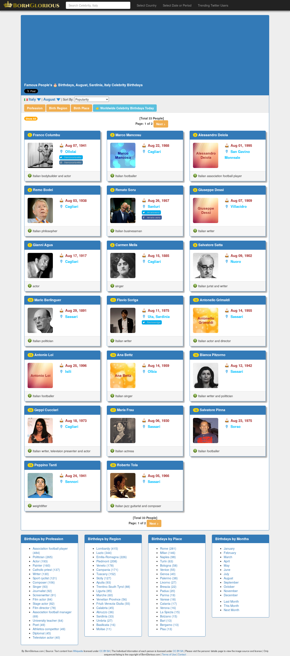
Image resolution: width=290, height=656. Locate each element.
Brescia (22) (168, 586)
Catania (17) (168, 603)
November (231, 591)
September (231, 582)
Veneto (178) (105, 565)
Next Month (231, 610)
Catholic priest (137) (46, 569)
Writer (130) (41, 574)
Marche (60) (104, 595)
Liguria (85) (104, 591)
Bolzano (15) (168, 616)
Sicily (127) (103, 578)
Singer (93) (40, 586)
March (228, 557)
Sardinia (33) (105, 616)
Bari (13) (166, 620)
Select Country (146, 5)
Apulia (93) (103, 582)
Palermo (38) (169, 578)
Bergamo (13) (169, 625)
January (229, 548)
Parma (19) (167, 595)
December (231, 595)
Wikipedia (78, 651)
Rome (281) (168, 548)
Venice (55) (167, 569)
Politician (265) (43, 557)
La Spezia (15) (170, 612)
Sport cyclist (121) (45, 578)
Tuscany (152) (106, 574)
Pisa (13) (166, 629)
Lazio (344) (104, 553)
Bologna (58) (168, 565)
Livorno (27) (168, 582)
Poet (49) (39, 625)
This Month (231, 605)
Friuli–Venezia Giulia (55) (113, 603)
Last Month (231, 601)
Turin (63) (166, 561)
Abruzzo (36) (105, 612)
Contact (182, 654)
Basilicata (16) (105, 625)
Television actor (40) (46, 637)
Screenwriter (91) (44, 595)
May (226, 565)
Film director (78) (44, 608)
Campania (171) (107, 569)
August (228, 578)
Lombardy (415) (107, 548)
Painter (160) (41, 565)
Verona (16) (168, 608)
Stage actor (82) (44, 603)
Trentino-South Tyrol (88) (113, 586)
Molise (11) (103, 629)
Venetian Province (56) (111, 599)
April (227, 561)
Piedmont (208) (106, 561)
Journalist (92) (42, 591)
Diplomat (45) (42, 633)
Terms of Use (169, 654)
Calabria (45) (105, 608)
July (226, 574)
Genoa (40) (168, 574)
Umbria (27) (104, 620)
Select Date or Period (177, 5)
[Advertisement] (145, 49)
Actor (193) (40, 561)
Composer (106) (44, 582)
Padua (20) (167, 591)
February (230, 553)
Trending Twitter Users (213, 5)
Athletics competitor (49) (49, 629)
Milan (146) (167, 553)
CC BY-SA (104, 651)
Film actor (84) (42, 599)
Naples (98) (168, 557)
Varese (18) (168, 599)
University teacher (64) (48, 620)
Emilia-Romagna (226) (111, 557)
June (227, 569)
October (229, 586)
